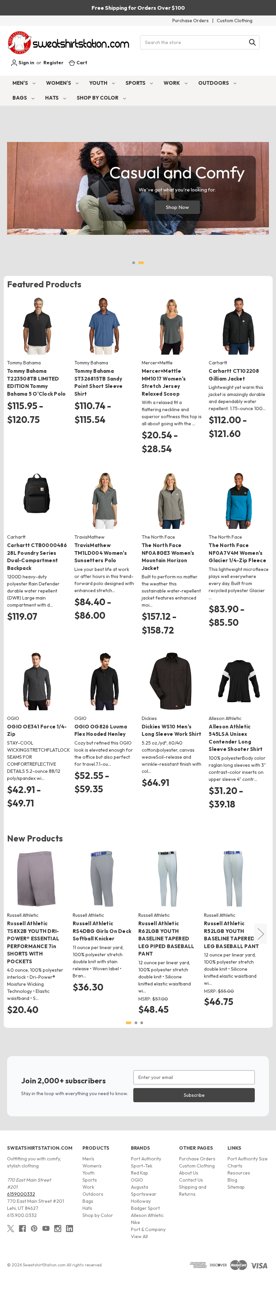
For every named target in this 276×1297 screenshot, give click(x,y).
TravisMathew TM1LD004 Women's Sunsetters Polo (100, 553)
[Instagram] (57, 1228)
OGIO (137, 1180)
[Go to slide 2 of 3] (136, 1022)
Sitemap (236, 1187)
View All (139, 1236)
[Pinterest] (34, 1228)
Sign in (26, 63)
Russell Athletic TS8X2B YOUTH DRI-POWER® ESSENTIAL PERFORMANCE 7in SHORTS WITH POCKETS (33, 942)
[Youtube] (45, 1228)
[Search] (252, 42)
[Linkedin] (69, 1228)
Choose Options (37, 331)
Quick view (32, 320)
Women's (59, 83)
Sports (136, 83)
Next (260, 934)
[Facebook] (22, 1228)
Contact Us (191, 1180)
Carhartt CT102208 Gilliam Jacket (234, 375)
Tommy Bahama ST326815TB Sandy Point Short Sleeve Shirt (98, 382)
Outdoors (214, 83)
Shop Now (177, 207)
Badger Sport (145, 1208)
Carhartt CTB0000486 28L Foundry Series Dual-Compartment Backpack (37, 556)
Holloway (141, 1201)
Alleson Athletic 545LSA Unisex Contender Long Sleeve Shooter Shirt (236, 738)
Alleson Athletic (147, 1215)
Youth (98, 83)
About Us (188, 1173)
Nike (135, 1222)
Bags (20, 98)
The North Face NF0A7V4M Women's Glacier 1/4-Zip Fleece (237, 553)
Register (53, 63)
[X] (10, 1228)
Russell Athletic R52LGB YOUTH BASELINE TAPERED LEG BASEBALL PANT (231, 934)
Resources (239, 1173)
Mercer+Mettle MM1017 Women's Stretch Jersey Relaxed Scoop (164, 382)
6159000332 (21, 1194)
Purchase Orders (190, 20)
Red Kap (139, 1173)
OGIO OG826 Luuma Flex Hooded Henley (100, 730)
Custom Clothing (234, 20)
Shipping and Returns (192, 1190)
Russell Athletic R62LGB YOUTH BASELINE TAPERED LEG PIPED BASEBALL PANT (166, 938)
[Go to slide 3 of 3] (141, 1022)
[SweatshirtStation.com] (69, 43)
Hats (52, 98)
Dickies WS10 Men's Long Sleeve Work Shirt (172, 730)
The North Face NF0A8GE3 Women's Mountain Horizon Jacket (168, 556)
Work (172, 83)
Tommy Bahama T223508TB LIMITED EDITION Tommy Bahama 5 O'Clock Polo (36, 382)
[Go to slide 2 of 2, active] (141, 262)
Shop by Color (98, 98)
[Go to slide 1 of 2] (133, 262)
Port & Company (148, 1229)
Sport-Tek (141, 1166)
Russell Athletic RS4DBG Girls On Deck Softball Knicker (102, 931)
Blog (232, 1180)
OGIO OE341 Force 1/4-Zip (37, 730)
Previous (8, 934)
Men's (20, 83)
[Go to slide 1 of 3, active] (128, 1022)
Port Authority (146, 1159)
